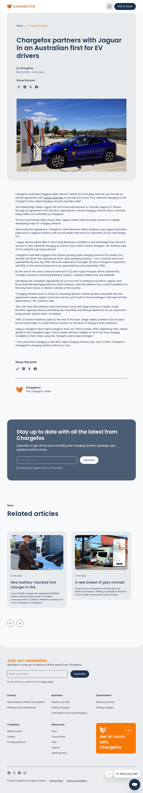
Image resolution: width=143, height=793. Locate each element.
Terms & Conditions (77, 780)
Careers (11, 736)
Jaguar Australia (53, 198)
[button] (10, 623)
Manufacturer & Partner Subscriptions (26, 702)
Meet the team (14, 731)
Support (55, 747)
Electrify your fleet (60, 702)
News (54, 731)
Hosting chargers (60, 707)
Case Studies (58, 736)
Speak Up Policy (59, 753)
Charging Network (16, 742)
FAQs (54, 742)
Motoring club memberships (21, 707)
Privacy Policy (56, 780)
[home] (21, 6)
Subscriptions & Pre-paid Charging (69, 713)
